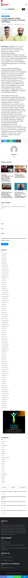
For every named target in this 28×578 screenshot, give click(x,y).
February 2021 (5, 387)
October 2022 (5, 346)
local (5, 16)
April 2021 (4, 383)
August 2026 (4, 253)
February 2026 (5, 265)
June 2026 (4, 257)
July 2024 (4, 304)
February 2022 (5, 363)
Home (3, 13)
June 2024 (4, 306)
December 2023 (5, 318)
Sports (3, 471)
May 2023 (4, 332)
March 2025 (4, 288)
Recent (4, 487)
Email (2, 228)
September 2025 (5, 276)
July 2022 (4, 353)
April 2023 (4, 334)
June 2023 (4, 330)
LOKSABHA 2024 (5, 457)
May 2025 (4, 284)
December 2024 (5, 294)
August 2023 (4, 326)
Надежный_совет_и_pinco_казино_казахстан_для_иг (13, 501)
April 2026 (4, 261)
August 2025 (4, 278)
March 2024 (4, 312)
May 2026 (4, 259)
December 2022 (5, 342)
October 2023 (5, 322)
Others (3, 463)
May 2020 (4, 405)
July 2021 (4, 377)
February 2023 (5, 338)
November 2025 (5, 272)
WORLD (3, 481)
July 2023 (4, 328)
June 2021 (4, 379)
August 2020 (4, 399)
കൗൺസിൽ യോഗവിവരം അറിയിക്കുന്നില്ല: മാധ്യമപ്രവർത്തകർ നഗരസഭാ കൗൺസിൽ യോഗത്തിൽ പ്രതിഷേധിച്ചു (7, 195)
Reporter (4, 24)
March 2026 (4, 263)
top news (8, 16)
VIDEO (3, 477)
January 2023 (5, 340)
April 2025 (4, 286)
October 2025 (5, 274)
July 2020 (4, 401)
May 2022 (4, 357)
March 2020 (4, 407)
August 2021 (4, 375)
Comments (22, 487)
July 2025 (4, 280)
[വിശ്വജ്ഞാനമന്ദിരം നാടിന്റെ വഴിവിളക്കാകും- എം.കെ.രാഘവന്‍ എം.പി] (21, 168)
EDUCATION (4, 445)
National (3, 461)
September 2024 (5, 300)
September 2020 (5, 397)
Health (3, 449)
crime (3, 443)
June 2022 (4, 355)
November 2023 (5, 320)
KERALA (8, 13)
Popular (13, 487)
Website (2, 233)
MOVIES (3, 459)
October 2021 (4, 371)
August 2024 (4, 302)
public (3, 469)
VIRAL (3, 479)
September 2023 (5, 324)
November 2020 (5, 393)
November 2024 (5, 296)
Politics (3, 465)
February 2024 (5, 314)
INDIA (3, 451)
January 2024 (5, 316)
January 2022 (5, 365)
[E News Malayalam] (4, 4)
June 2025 (4, 282)
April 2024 (4, 310)
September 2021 (5, 373)
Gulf (3, 447)
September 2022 (5, 348)
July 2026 (4, 255)
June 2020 (4, 403)
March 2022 (4, 361)
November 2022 (5, 344)
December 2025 (5, 270)
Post (3, 467)
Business (4, 441)
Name (2, 223)
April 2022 (4, 359)
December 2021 (5, 367)
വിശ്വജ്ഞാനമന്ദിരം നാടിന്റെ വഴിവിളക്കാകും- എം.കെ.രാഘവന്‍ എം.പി (20, 176)
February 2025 (5, 290)
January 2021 (4, 389)
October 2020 (5, 395)
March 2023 (4, 336)
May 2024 (4, 308)
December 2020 (5, 391)
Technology (4, 473)
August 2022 (4, 351)
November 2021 (5, 369)
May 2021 (4, 381)
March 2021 (4, 385)
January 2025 (5, 292)
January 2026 (5, 267)
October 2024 (5, 298)
